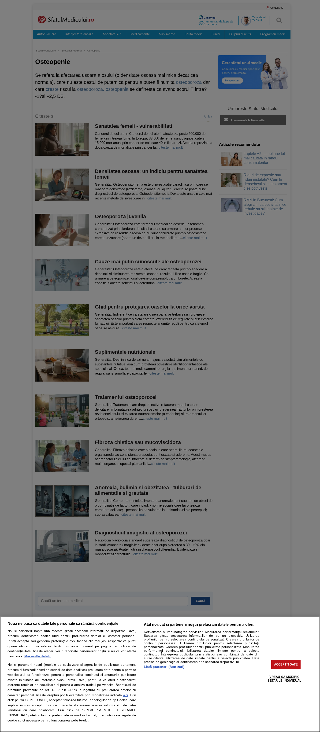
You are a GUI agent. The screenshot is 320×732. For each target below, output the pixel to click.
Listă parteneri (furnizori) (164, 667)
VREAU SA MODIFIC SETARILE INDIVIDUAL (284, 678)
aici (125, 695)
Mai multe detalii (37, 656)
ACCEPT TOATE (286, 664)
